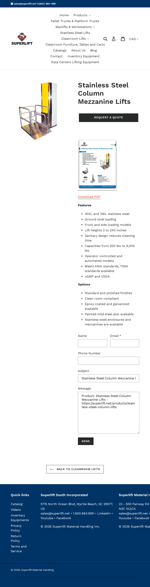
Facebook (63, 518)
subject (83, 371)
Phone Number (89, 353)
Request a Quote (108, 117)
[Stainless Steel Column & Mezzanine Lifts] (97, 188)
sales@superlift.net (24, 3)
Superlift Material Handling (37, 569)
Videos (16, 510)
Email (115, 336)
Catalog (16, 504)
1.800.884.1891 (83, 513)
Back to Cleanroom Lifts (78, 469)
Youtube (47, 518)
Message (84, 388)
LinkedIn (104, 513)
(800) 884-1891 (47, 3)
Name (82, 336)
